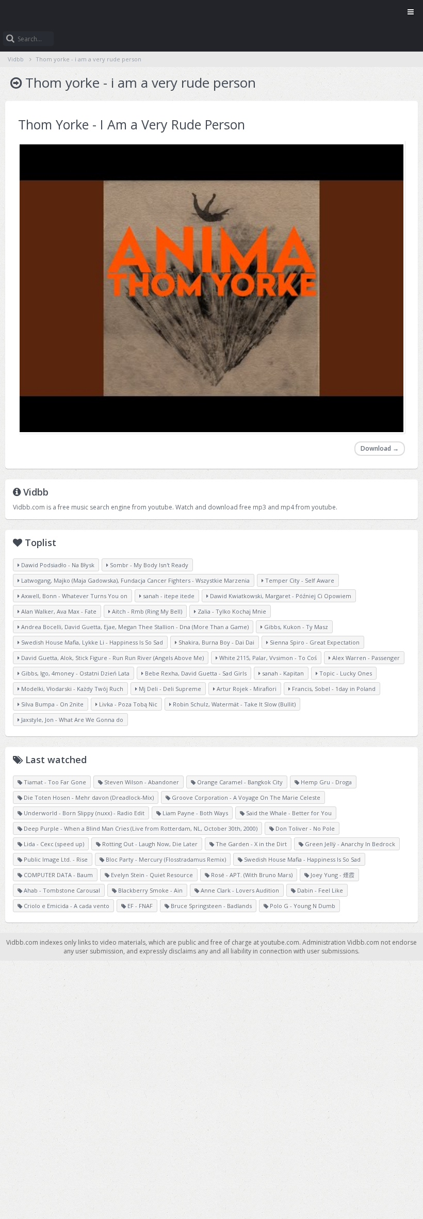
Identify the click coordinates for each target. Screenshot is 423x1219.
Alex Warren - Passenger (365, 658)
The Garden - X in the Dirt (250, 844)
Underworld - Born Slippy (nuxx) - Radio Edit (83, 813)
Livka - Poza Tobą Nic (127, 704)
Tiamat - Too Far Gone (54, 782)
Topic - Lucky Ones (345, 673)
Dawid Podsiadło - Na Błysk (57, 565)
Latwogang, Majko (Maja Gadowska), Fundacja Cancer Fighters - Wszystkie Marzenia (135, 580)
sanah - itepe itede (167, 596)
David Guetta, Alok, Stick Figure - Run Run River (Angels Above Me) (112, 658)
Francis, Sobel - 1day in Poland (333, 689)
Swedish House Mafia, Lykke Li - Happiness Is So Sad (91, 642)
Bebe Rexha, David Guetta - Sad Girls (195, 673)
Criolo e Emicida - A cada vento (65, 906)
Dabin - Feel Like (319, 890)
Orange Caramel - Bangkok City (239, 782)
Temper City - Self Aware (299, 580)
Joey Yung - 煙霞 (331, 875)
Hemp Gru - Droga (325, 782)
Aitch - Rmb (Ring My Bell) (146, 611)
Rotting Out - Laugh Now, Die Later (149, 844)
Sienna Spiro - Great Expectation (314, 642)
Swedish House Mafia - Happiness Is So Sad (301, 859)
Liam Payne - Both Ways (194, 813)
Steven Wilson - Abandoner (141, 782)
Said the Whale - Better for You (288, 813)
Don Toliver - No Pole (304, 828)
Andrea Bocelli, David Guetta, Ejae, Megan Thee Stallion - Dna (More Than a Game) (134, 627)
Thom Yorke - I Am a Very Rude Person (131, 124)
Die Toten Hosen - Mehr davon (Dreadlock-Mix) (88, 797)
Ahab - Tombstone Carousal (61, 890)
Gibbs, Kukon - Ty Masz (295, 627)
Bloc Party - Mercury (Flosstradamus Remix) (165, 859)
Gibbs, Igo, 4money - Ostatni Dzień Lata (74, 673)
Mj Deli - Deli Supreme (169, 689)
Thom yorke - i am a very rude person (88, 59)
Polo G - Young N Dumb (301, 906)
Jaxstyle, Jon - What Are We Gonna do (71, 719)
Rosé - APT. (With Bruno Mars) (250, 875)
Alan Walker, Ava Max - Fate (58, 611)
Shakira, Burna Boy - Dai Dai (215, 642)
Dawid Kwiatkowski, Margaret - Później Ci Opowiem (279, 596)
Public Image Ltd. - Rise (55, 859)
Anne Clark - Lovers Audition (239, 890)
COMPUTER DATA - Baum (57, 875)
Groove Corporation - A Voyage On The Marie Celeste (245, 797)
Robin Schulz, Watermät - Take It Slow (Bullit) (233, 704)
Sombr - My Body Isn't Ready (148, 565)
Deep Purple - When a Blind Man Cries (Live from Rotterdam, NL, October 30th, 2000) (139, 828)
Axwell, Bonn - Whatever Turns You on (73, 596)
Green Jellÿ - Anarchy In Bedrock (349, 844)
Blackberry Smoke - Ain (150, 890)
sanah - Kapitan (282, 673)
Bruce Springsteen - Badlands (210, 906)
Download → (380, 448)
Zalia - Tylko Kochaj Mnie (231, 611)
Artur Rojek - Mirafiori (245, 689)
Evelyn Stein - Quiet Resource (151, 875)
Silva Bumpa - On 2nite (52, 704)
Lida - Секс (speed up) (53, 844)
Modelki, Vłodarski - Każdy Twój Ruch (71, 689)
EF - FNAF (139, 906)
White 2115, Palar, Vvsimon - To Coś (267, 658)
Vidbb (211, 13)
